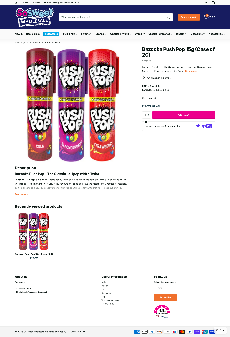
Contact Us (106, 293)
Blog (103, 296)
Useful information (114, 276)
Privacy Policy (107, 304)
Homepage (20, 42)
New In (19, 33)
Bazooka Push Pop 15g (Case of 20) (34, 254)
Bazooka (146, 60)
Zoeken (168, 17)
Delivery (105, 286)
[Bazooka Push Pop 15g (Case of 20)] (34, 231)
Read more (191, 71)
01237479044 (25, 288)
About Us (105, 289)
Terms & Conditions (110, 300)
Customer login (189, 17)
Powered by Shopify (55, 331)
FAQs (103, 282)
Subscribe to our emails (165, 282)
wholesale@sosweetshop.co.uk (33, 292)
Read (20, 194)
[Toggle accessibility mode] (213, 3)
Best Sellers (33, 33)
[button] (149, 112)
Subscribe (165, 297)
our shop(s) (166, 77)
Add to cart (183, 115)
